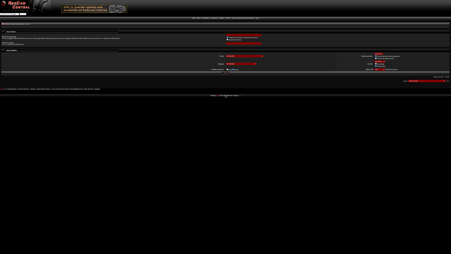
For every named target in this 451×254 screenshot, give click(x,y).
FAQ (193, 18)
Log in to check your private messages (242, 18)
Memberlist (206, 18)
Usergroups (214, 18)
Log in (257, 18)
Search (199, 18)
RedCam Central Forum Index (14, 24)
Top (226, 97)
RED (1, 89)
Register (221, 18)
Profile (228, 18)
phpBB (217, 95)
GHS (239, 95)
